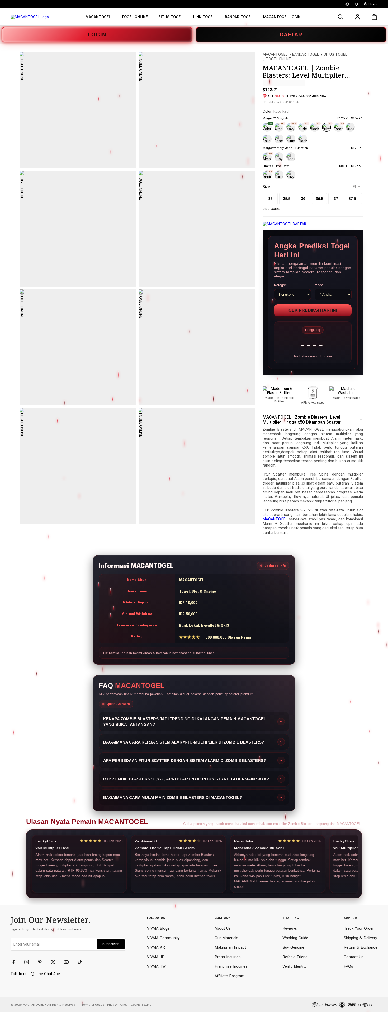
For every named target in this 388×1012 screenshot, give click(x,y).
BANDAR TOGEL (305, 54)
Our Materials (226, 938)
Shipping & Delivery (360, 938)
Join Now (319, 96)
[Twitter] (55, 962)
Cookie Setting (141, 1004)
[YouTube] (68, 962)
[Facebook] (16, 962)
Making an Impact (230, 947)
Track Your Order (359, 928)
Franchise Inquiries (231, 966)
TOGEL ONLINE (278, 59)
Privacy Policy (117, 1004)
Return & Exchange (360, 947)
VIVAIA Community (163, 938)
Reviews (289, 928)
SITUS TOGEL (335, 54)
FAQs (348, 966)
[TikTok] (82, 962)
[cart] (374, 17)
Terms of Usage (93, 1004)
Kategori (280, 285)
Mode (319, 285)
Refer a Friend (294, 957)
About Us (223, 928)
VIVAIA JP (155, 957)
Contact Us (353, 957)
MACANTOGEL (275, 54)
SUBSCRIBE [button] (110, 944)
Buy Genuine (293, 947)
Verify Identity (294, 966)
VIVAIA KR (156, 947)
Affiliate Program (229, 975)
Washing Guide (295, 938)
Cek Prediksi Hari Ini (312, 310)
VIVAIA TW (156, 966)
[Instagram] (29, 962)
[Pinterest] (42, 962)
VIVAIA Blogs (158, 928)
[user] (357, 17)
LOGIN (97, 34)
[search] (340, 17)
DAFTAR (291, 34)
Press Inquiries (228, 957)
